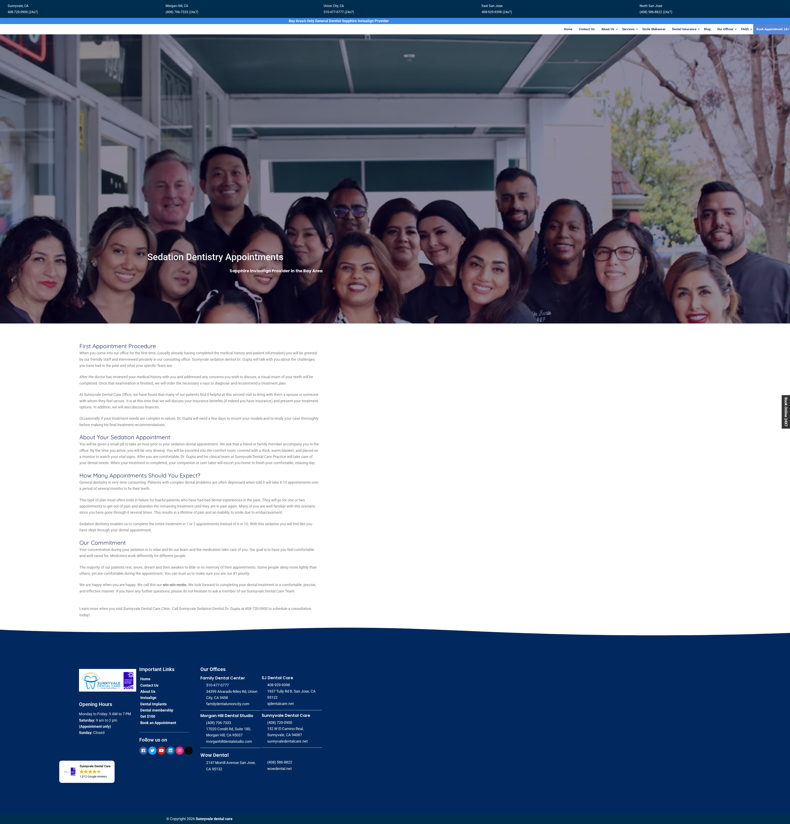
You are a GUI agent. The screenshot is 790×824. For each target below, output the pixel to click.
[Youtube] (161, 750)
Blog (707, 29)
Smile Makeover (654, 29)
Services (628, 29)
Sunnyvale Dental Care (286, 715)
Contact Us (587, 29)
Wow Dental (214, 755)
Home (568, 29)
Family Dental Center (222, 678)
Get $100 (147, 716)
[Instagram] (179, 750)
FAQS (745, 29)
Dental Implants (153, 704)
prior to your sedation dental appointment (184, 444)
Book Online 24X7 (786, 411)
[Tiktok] (189, 750)
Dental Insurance (684, 29)
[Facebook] (143, 750)
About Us (607, 29)
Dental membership (156, 710)
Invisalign (148, 697)
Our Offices (725, 29)
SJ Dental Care (277, 678)
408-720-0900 (256, 608)
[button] (87, 772)
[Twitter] (152, 750)
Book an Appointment (158, 723)
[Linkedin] (170, 750)
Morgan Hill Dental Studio (226, 716)
